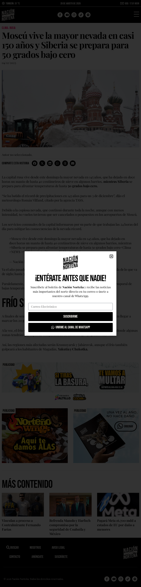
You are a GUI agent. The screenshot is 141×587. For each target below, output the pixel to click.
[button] (111, 256)
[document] (70, 293)
